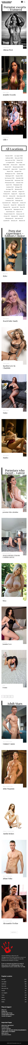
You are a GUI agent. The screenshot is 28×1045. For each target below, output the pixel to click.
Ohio (4, 685)
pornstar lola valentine (10, 512)
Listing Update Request (7, 1014)
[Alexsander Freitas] (14, 903)
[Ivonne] (14, 668)
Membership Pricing (6, 1013)
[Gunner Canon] (14, 724)
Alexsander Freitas (10, 923)
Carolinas (6, 47)
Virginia (5, 642)
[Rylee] (14, 256)
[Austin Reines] (14, 813)
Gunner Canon (9, 744)
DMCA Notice (5, 1033)
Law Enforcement (6, 1034)
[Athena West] (14, 30)
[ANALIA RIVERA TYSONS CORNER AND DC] (14, 536)
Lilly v (5, 139)
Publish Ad (4, 1011)
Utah (4, 510)
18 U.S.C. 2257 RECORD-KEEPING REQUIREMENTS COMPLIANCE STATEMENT (13, 1030)
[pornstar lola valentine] (14, 493)
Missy (4, 601)
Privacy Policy (5, 1027)
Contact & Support (6, 1016)
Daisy (5, 413)
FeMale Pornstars (8, 831)
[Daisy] (14, 393)
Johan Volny (7, 878)
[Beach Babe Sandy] (14, 301)
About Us (3, 1009)
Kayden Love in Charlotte (9, 367)
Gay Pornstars (7, 741)
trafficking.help (15, 965)
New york (6, 92)
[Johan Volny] (14, 858)
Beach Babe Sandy (10, 321)
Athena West (8, 50)
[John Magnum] (14, 769)
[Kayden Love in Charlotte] (14, 346)
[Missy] (14, 582)
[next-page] (12, 696)
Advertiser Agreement (7, 1025)
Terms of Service (6, 1028)
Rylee (5, 276)
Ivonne (5, 688)
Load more (13, 932)
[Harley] (14, 438)
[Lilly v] (14, 119)
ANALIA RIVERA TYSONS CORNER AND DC (11, 556)
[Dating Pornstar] (6, 2)
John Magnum (8, 788)
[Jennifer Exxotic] (14, 75)
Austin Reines (8, 833)
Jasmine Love (7, 644)
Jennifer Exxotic (9, 95)
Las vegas (6, 137)
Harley (5, 457)
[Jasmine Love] (14, 625)
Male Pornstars (8, 786)
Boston (5, 273)
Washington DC (7, 553)
